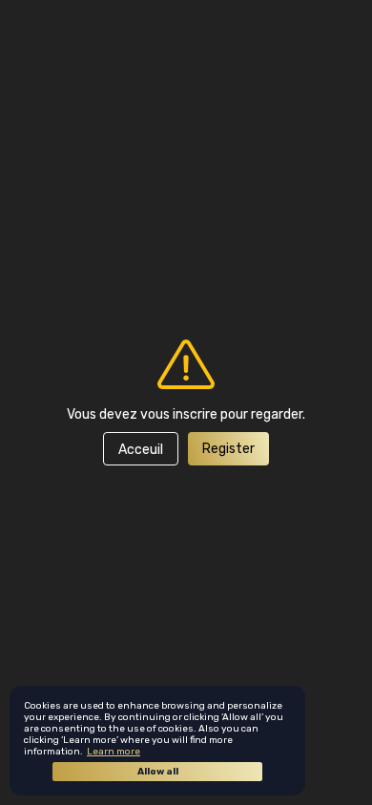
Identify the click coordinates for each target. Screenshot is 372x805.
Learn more (113, 751)
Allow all (157, 771)
